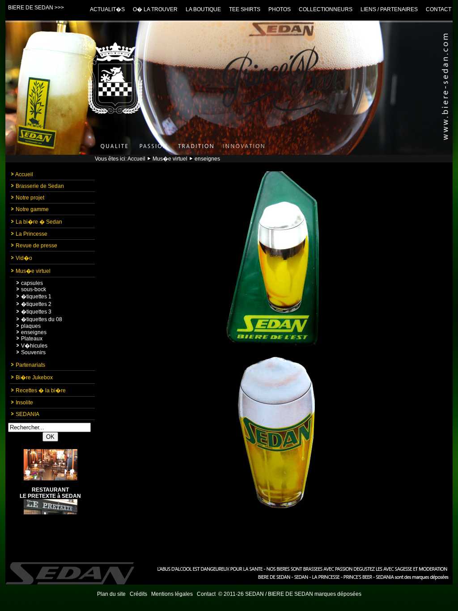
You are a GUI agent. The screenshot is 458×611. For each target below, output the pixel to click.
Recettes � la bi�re (41, 390)
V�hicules (34, 346)
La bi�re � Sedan (39, 222)
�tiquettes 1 (36, 296)
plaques (31, 326)
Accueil (136, 159)
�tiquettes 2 (36, 304)
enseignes (34, 332)
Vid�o (24, 258)
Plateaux (31, 338)
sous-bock (33, 289)
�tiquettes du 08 (41, 319)
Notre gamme (32, 209)
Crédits (138, 594)
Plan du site (111, 594)
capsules (32, 283)
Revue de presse (36, 245)
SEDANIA (27, 414)
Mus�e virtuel (170, 159)
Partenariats (30, 365)
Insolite (24, 402)
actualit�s (107, 9)
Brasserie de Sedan (40, 186)
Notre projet (30, 198)
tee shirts (244, 9)
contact (438, 9)
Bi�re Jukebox (34, 377)
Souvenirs (33, 352)
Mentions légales (172, 594)
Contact (206, 594)
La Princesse (31, 234)
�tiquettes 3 (36, 312)
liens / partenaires (389, 9)
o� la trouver (155, 9)
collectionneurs (325, 9)
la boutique (203, 9)
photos (279, 9)
